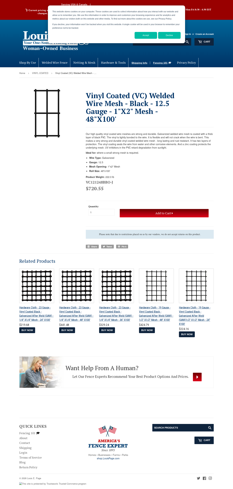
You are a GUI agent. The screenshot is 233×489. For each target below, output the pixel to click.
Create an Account (204, 34)
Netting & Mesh (84, 63)
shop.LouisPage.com (108, 458)
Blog (22, 462)
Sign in (187, 34)
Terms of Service (30, 457)
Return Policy (28, 467)
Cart (206, 41)
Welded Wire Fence (55, 63)
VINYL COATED (40, 73)
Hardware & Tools (113, 63)
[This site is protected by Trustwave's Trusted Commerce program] (52, 483)
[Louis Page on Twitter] (198, 478)
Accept (146, 35)
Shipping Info (139, 62)
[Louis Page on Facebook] (204, 478)
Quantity (93, 206)
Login (23, 453)
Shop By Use (27, 63)
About (23, 438)
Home (22, 73)
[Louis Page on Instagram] (210, 478)
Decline (169, 35)
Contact (24, 443)
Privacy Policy (186, 63)
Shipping (25, 448)
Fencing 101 (160, 62)
